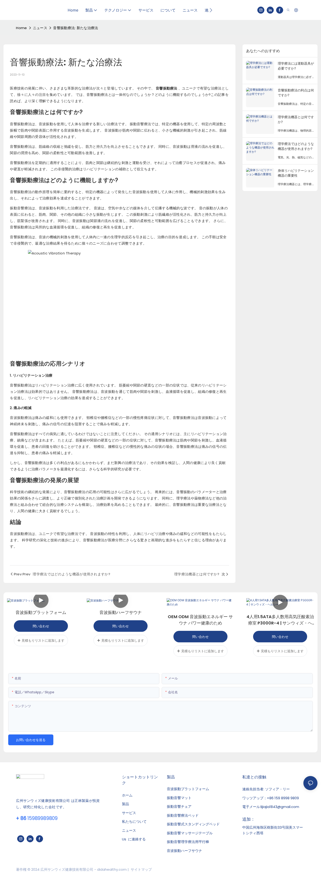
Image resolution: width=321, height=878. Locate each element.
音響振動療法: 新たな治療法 (75, 27)
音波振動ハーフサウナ (120, 612)
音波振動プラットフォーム (41, 612)
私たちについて (134, 821)
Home (21, 27)
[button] (211, 10)
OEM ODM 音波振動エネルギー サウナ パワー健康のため (200, 620)
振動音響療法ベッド (183, 815)
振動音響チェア (179, 806)
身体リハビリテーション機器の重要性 (296, 172)
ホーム (127, 795)
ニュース (40, 27)
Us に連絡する (134, 839)
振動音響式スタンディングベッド (193, 824)
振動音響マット (179, 797)
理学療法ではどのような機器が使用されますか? (296, 146)
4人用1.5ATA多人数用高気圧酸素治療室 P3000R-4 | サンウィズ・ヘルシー (280, 620)
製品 (125, 803)
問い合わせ (41, 626)
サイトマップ (141, 869)
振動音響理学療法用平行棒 (188, 841)
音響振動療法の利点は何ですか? (296, 92)
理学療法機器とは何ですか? (296, 119)
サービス (129, 812)
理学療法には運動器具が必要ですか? (296, 65)
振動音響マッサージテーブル (190, 833)
